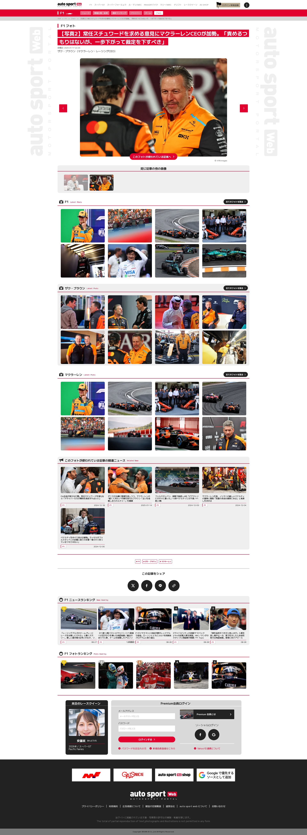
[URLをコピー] (174, 585)
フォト (158, 13)
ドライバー (135, 13)
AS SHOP (204, 4)
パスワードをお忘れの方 (134, 748)
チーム (148, 13)
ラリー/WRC (165, 4)
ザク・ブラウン (150, 561)
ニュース (86, 13)
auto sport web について (193, 806)
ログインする (145, 739)
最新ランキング (119, 13)
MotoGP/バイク (151, 4)
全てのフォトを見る (234, 201)
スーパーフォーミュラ (116, 4)
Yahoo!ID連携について (208, 748)
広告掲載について (132, 806)
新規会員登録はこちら (164, 748)
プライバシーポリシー (93, 806)
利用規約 (113, 806)
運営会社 (170, 806)
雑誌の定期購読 (153, 806)
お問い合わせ (218, 806)
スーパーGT (99, 4)
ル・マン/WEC (135, 4)
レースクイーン (190, 4)
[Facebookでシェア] (146, 585)
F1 (91, 4)
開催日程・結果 (101, 13)
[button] (244, 108)
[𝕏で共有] (133, 585)
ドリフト (177, 4)
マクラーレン (166, 561)
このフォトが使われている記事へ (152, 156)
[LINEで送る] (160, 585)
